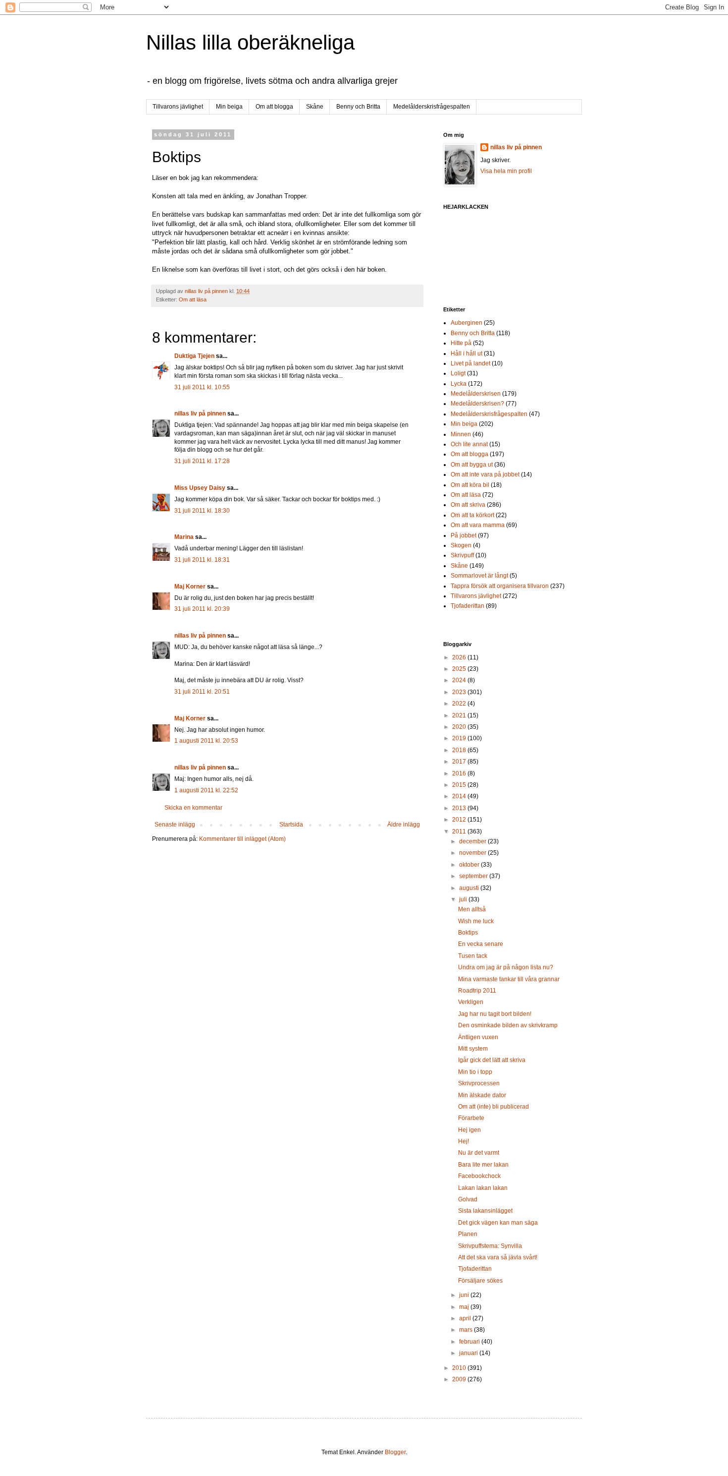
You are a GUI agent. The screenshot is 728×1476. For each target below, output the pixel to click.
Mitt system (473, 1048)
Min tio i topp (475, 1071)
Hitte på (461, 343)
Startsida (291, 824)
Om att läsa (193, 299)
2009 (460, 1379)
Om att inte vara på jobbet (485, 474)
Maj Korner (190, 586)
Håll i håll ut (466, 353)
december (473, 841)
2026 (460, 657)
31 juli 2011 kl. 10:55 (202, 387)
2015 (460, 784)
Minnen (461, 434)
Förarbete (471, 1118)
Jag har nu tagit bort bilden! (494, 1013)
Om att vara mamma (478, 525)
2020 (460, 726)
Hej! (463, 1141)
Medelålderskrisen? (477, 403)
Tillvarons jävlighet (178, 106)
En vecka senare (480, 944)
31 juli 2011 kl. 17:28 (202, 461)
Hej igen (469, 1129)
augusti (469, 888)
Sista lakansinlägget (485, 1210)
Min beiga (229, 106)
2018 (460, 750)
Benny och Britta (358, 106)
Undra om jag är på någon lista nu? (505, 967)
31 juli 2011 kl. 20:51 (202, 691)
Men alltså (472, 909)
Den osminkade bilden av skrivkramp (508, 1025)
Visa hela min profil (506, 171)
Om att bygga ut (472, 464)
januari (469, 1353)
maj (464, 1306)
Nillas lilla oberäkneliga (250, 42)
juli (463, 899)
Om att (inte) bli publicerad (493, 1106)
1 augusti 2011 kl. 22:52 (206, 790)
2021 (460, 715)
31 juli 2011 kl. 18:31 (202, 559)
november (473, 852)
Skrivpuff (462, 555)
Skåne (314, 106)
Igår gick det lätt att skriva (491, 1060)
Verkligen (470, 1002)
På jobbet (463, 535)
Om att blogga (274, 106)
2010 (460, 1367)
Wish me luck (476, 921)
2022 (460, 703)
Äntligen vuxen (478, 1037)
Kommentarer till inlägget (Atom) (242, 838)
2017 (460, 761)
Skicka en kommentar (193, 807)
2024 (460, 680)
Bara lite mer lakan (483, 1164)
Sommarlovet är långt (479, 575)
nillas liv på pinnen (200, 413)
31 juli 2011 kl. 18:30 (202, 510)
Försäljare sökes (480, 1280)
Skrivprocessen (479, 1083)
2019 (460, 738)
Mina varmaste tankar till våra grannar (509, 979)
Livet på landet (470, 363)
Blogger (395, 1452)
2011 (460, 831)
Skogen (461, 545)
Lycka (459, 383)
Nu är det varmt (478, 1152)
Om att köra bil (470, 484)
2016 (460, 773)
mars (466, 1329)
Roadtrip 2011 (477, 990)
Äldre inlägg (403, 824)
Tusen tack (472, 955)
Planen (467, 1234)
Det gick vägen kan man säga (498, 1222)
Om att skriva (468, 504)
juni (464, 1295)
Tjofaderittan (467, 605)
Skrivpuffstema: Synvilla (490, 1245)
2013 (460, 808)
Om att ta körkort (472, 515)
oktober (470, 864)
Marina (184, 536)
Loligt (458, 373)
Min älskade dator (482, 1095)
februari (470, 1341)
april (465, 1318)
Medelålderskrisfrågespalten (431, 106)
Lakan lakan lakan (483, 1187)
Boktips (468, 932)
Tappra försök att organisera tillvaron (500, 586)
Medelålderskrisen (476, 393)
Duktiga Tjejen (194, 356)
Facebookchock (479, 1176)
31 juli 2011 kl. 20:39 (202, 608)
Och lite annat (469, 444)
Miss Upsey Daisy (199, 487)
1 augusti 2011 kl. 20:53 (206, 740)
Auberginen (466, 322)
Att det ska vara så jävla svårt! (497, 1257)
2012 (460, 819)
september (474, 876)
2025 (460, 668)
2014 (460, 796)
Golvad (467, 1199)
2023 (460, 692)
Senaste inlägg (175, 824)
